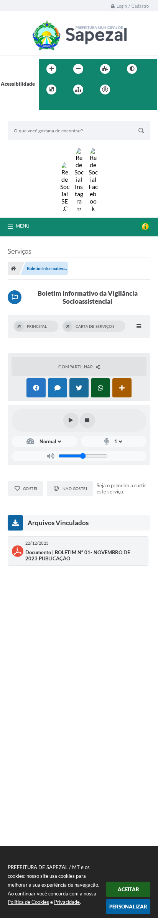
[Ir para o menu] (143, 89)
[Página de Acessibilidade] (105, 89)
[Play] (71, 420)
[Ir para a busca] (46, 105)
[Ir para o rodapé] (63, 105)
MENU (23, 225)
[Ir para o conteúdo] (127, 89)
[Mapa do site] (78, 89)
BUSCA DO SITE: (30, 117)
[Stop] (87, 420)
